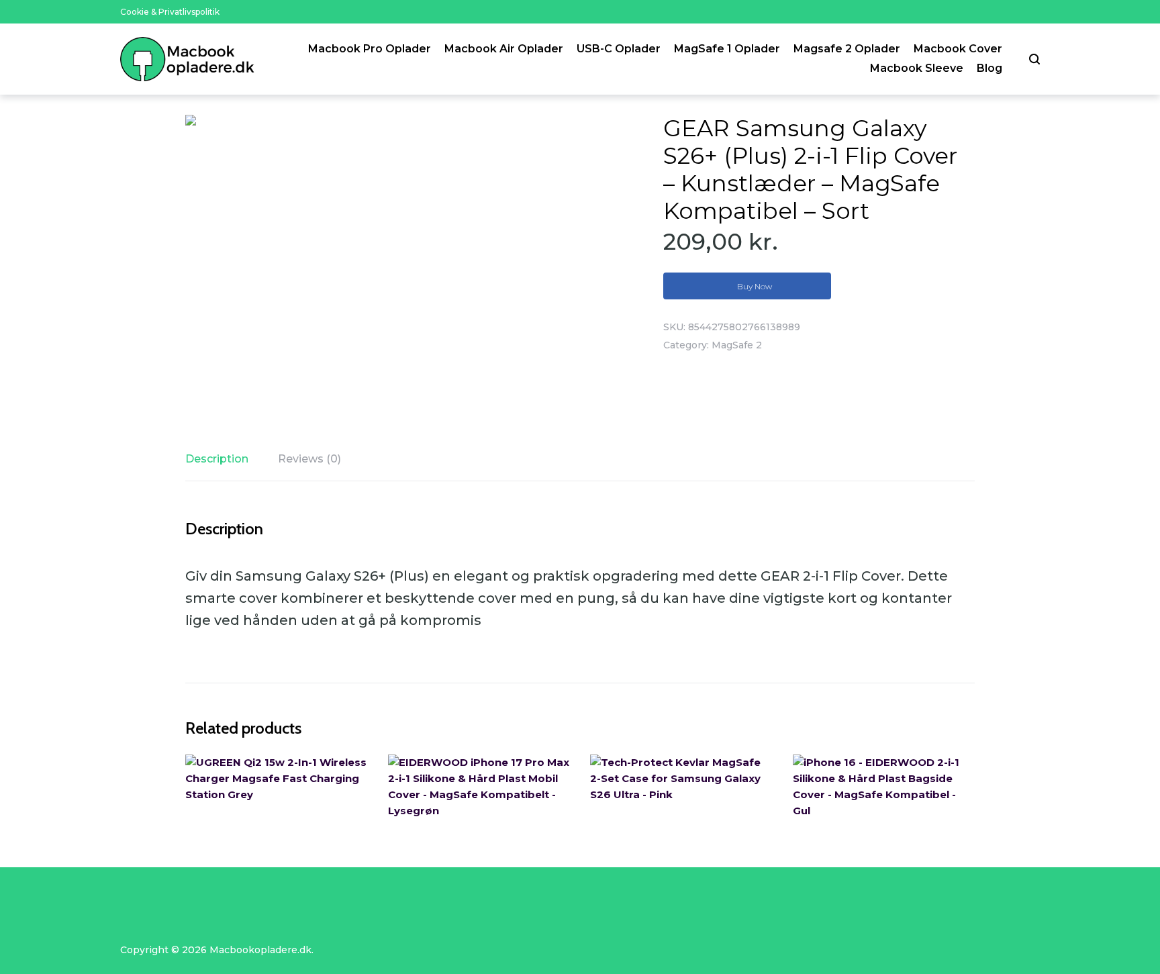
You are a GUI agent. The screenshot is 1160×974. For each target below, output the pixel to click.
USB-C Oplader (619, 48)
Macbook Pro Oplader (369, 48)
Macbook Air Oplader (503, 48)
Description (216, 458)
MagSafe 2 (737, 345)
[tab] (223, 459)
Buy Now (754, 286)
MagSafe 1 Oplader (727, 48)
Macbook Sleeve (916, 68)
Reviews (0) (309, 458)
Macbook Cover (958, 48)
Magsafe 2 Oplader (846, 48)
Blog (989, 68)
